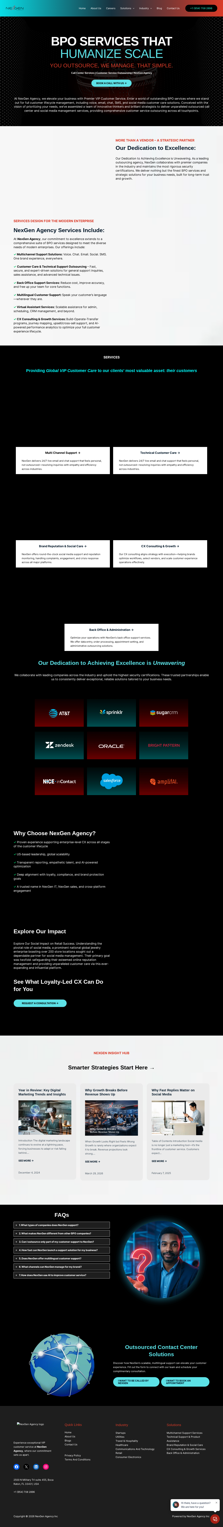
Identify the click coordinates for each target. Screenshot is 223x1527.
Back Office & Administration (183, 1453)
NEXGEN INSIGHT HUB (111, 1053)
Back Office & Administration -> (111, 629)
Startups (121, 1432)
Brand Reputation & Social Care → (63, 546)
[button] (132, 8)
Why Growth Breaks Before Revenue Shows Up (106, 1092)
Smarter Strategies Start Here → (111, 1067)
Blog (159, 8)
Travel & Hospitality (127, 1440)
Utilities (120, 1436)
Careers (110, 8)
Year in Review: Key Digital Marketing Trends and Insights (42, 1092)
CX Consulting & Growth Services (186, 1449)
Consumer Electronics (128, 1457)
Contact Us (173, 8)
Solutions (125, 8)
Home (82, 8)
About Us (96, 8)
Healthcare (122, 1445)
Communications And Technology (135, 1449)
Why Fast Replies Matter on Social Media (173, 1092)
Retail (119, 1453)
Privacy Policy (73, 1455)
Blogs (68, 1440)
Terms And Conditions (77, 1459)
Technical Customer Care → (160, 452)
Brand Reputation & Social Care (185, 1445)
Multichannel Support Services (184, 1432)
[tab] (62, 1225)
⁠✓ (15, 854)
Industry (144, 8)
